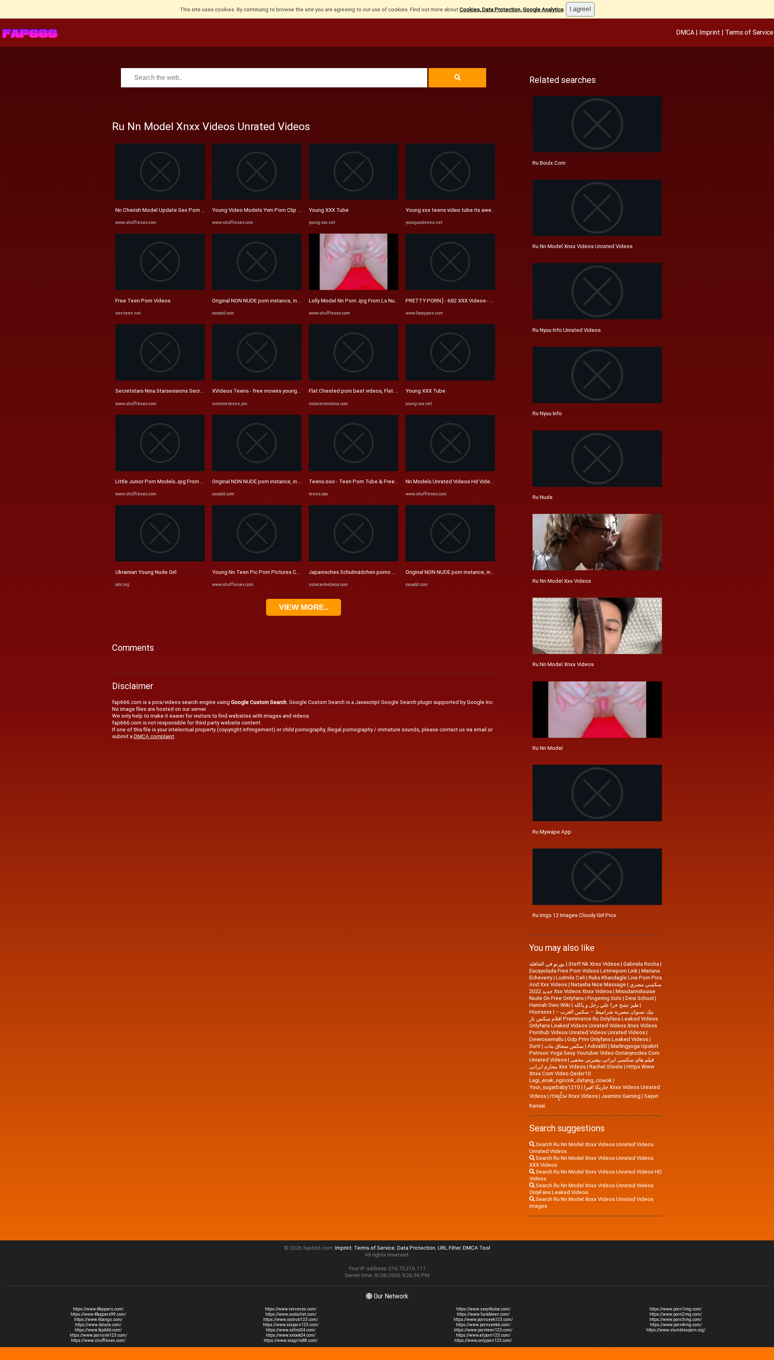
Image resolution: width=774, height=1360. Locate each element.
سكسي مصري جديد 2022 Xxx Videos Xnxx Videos (595, 988)
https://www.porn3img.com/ (675, 1319)
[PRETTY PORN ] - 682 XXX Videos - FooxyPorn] (450, 288)
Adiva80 (597, 1046)
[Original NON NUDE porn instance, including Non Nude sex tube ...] (257, 288)
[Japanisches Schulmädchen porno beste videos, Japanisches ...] (353, 559)
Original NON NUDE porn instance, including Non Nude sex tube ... (289, 300)
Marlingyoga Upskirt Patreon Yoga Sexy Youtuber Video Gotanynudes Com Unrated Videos (594, 1053)
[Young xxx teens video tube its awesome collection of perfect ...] (450, 198)
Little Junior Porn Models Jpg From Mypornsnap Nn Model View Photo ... (201, 481)
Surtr (535, 1046)
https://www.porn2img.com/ (675, 1314)
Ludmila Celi (570, 977)
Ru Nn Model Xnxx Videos (563, 664)
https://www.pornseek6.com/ (483, 1324)
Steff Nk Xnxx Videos (594, 963)
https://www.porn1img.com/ (675, 1309)
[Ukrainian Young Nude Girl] (160, 559)
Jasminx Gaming (621, 1096)
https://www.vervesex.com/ (290, 1309)
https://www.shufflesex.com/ (98, 1340)
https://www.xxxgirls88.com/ (291, 1340)
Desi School (639, 998)
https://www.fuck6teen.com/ (483, 1314)
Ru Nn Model (548, 748)
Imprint (709, 32)
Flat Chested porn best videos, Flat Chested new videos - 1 (380, 390)
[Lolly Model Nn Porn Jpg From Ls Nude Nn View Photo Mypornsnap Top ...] (353, 288)
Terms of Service (749, 32)
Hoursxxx (540, 1011)
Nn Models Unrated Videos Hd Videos (451, 481)
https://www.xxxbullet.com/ (290, 1314)
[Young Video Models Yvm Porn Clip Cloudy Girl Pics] (257, 198)
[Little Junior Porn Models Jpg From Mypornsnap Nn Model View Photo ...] (160, 469)
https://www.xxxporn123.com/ (291, 1324)
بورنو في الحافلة (547, 963)
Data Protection (416, 1247)
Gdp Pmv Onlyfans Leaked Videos (607, 1039)
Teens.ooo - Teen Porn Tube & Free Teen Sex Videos (373, 481)
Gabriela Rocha (641, 963)
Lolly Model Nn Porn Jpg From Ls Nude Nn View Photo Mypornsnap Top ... (396, 300)
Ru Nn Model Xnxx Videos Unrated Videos (583, 246)
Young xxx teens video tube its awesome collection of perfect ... (483, 210)
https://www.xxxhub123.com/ (290, 1319)
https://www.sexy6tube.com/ (483, 1309)
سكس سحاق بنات (564, 1046)
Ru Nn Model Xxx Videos (562, 581)
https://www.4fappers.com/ (98, 1309)
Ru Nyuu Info (547, 413)
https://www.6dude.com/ (98, 1324)
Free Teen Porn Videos (143, 300)
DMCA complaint (154, 736)
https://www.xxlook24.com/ (291, 1335)
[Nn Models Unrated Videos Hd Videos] (450, 469)
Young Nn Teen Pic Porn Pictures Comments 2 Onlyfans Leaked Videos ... (299, 572)
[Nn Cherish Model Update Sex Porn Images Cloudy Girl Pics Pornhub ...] (160, 198)
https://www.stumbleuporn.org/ (675, 1330)
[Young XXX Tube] (353, 198)
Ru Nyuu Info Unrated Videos (567, 330)
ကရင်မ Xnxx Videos (574, 1096)
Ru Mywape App (552, 831)
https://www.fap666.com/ (98, 1330)
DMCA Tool (476, 1247)
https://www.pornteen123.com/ (483, 1330)
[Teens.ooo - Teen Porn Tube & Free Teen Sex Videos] (353, 469)
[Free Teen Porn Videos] (160, 288)
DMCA (685, 32)
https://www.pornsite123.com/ (98, 1335)
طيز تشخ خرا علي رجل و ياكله (606, 1005)
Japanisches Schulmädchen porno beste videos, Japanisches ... (385, 572)
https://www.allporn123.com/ (483, 1335)
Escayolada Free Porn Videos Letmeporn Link (583, 970)
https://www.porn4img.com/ (676, 1324)
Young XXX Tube (329, 210)
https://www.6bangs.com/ (98, 1319)
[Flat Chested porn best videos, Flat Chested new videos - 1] (353, 378)
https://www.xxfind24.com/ (291, 1330)
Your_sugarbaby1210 (554, 1087)
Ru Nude (543, 497)
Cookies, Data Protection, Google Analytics (512, 9)
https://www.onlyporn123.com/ (483, 1340)
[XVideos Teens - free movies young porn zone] (257, 378)
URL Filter (449, 1247)
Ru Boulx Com (549, 162)
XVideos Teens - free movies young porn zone (267, 390)
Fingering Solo (604, 998)
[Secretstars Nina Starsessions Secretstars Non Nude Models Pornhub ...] (160, 378)
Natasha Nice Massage (598, 984)
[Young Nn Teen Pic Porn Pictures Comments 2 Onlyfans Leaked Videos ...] (257, 559)
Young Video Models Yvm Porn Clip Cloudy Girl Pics (273, 210)
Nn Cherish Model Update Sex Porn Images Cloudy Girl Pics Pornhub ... (199, 210)
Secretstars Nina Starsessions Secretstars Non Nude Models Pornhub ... (201, 390)
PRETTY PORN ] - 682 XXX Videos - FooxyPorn (461, 300)
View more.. (303, 607)
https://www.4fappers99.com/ (98, 1314)
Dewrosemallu (546, 1039)
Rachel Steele (606, 1066)
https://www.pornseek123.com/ (483, 1319)
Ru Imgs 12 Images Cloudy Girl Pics (574, 915)
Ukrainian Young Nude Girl (146, 572)
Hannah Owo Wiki (549, 1005)
